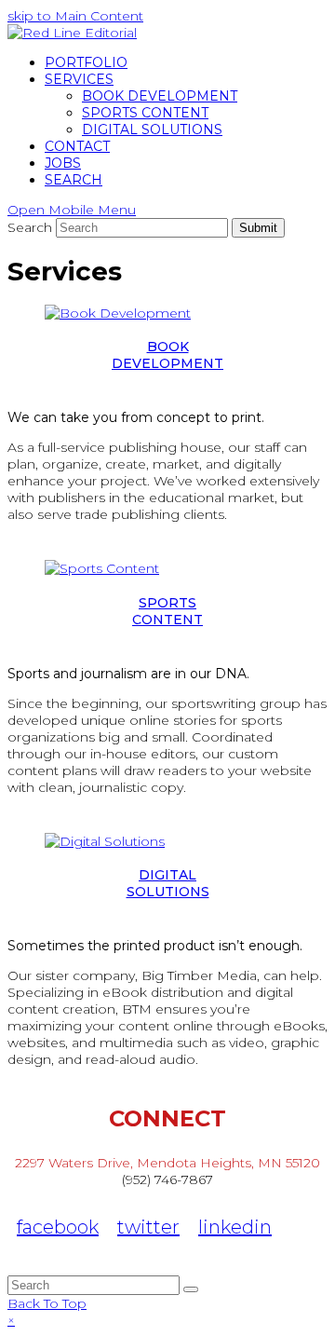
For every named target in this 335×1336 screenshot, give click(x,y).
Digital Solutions (168, 883)
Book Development (167, 355)
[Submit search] (190, 1289)
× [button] (11, 1320)
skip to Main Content (75, 15)
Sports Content (167, 611)
